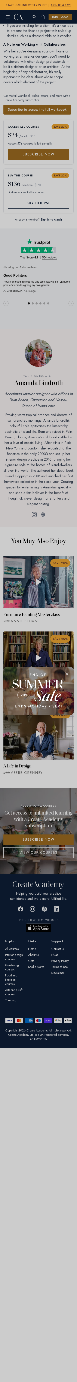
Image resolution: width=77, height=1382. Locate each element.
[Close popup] (67, 674)
